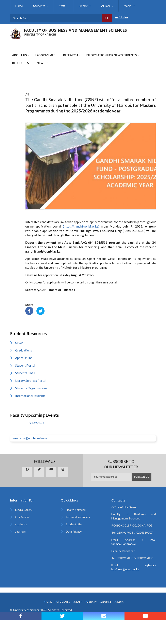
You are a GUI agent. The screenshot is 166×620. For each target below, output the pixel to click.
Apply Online (23, 358)
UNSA (19, 342)
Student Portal (25, 365)
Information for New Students (111, 55)
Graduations (23, 350)
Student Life (74, 524)
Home (19, 5)
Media (127, 5)
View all (35, 422)
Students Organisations (31, 388)
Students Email (25, 373)
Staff (62, 5)
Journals (20, 531)
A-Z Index (121, 17)
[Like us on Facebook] (21, 616)
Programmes (45, 55)
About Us (19, 55)
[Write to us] (104, 616)
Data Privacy (74, 531)
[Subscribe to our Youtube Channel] (145, 616)
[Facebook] (29, 310)
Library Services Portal (30, 380)
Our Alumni (22, 517)
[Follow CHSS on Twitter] (62, 616)
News (41, 63)
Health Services (76, 509)
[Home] (15, 33)
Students (39, 5)
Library (83, 5)
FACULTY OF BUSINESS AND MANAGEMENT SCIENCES (75, 30)
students (21, 524)
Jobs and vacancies (78, 517)
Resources (20, 63)
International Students (30, 396)
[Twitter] (40, 310)
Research (70, 55)
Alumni (105, 5)
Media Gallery (23, 509)
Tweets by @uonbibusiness (29, 438)
